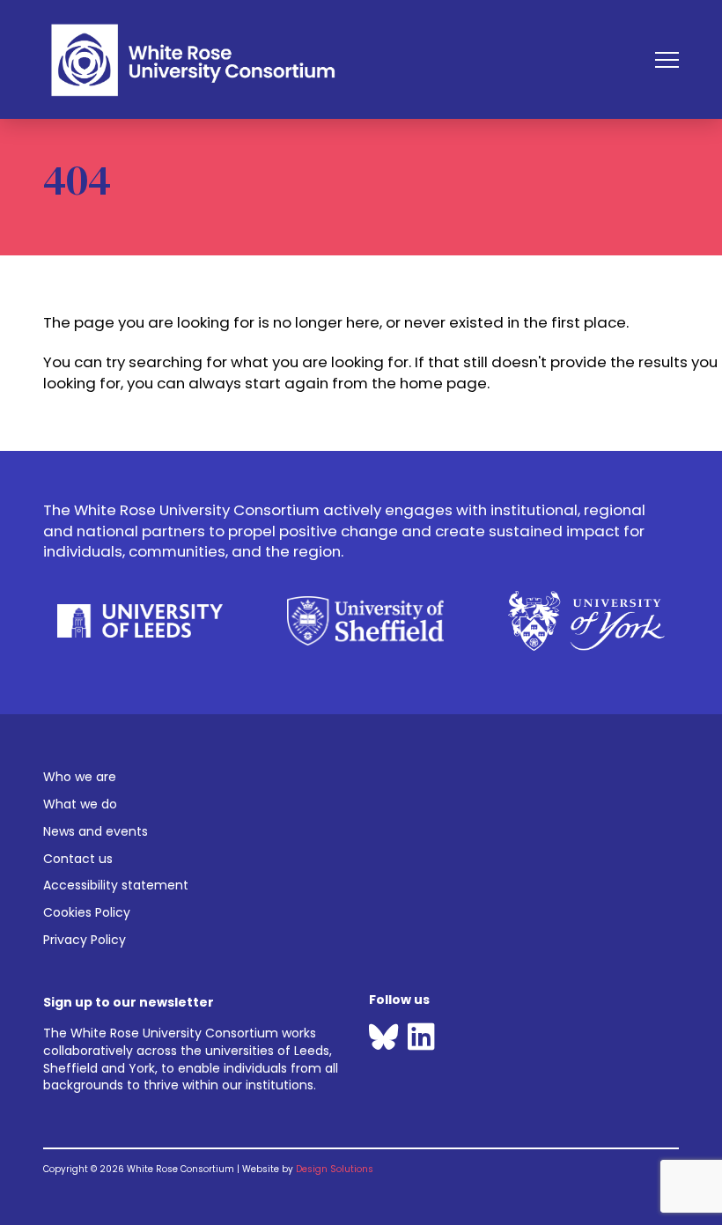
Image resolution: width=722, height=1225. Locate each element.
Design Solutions (334, 1169)
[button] (667, 59)
